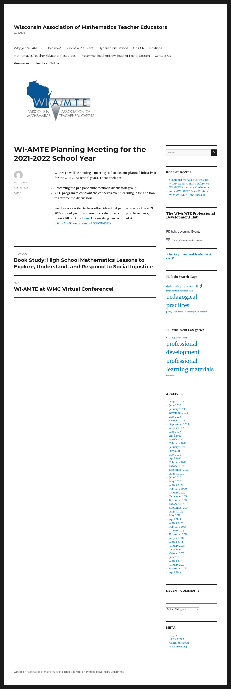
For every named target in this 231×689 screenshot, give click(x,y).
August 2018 (176, 538)
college (178, 286)
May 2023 (175, 416)
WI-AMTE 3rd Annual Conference (189, 187)
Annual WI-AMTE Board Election (188, 191)
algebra (170, 286)
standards (178, 312)
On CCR (138, 48)
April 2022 (175, 435)
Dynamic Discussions (113, 48)
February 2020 (178, 488)
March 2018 (176, 542)
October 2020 (177, 466)
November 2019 (178, 500)
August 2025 (176, 401)
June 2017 (174, 557)
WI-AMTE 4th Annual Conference (189, 183)
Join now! (54, 48)
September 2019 (178, 507)
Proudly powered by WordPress (105, 671)
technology (190, 312)
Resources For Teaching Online (36, 63)
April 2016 (175, 572)
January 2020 (177, 492)
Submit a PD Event (79, 48)
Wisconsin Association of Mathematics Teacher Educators (90, 27)
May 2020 (175, 481)
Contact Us (163, 55)
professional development (183, 348)
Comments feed (179, 642)
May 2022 (175, 431)
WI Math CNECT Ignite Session (187, 195)
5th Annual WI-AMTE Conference (189, 179)
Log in (173, 635)
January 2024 (177, 409)
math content (172, 291)
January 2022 (177, 447)
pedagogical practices (181, 301)
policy (169, 312)
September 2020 (179, 469)
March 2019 (176, 523)
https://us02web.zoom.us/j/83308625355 (83, 223)
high (199, 285)
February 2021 (177, 462)
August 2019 (176, 511)
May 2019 (174, 515)
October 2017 (176, 553)
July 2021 (174, 450)
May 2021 (175, 454)
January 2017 (176, 564)
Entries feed (176, 639)
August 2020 (176, 473)
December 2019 (178, 496)
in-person (176, 338)
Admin (17, 192)
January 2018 (177, 545)
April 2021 (175, 458)
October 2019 (176, 504)
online (186, 338)
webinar (170, 376)
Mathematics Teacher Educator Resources (44, 55)
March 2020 (176, 485)
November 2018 (178, 534)
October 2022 (177, 420)
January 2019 (176, 530)
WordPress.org (178, 646)
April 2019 (175, 519)
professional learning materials (190, 365)
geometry (188, 286)
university (202, 312)
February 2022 (178, 443)
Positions (155, 48)
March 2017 (175, 561)
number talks (186, 291)
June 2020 (175, 477)
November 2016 (178, 568)
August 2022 (176, 428)
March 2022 (176, 439)
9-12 (168, 338)
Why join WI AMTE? (28, 48)
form (85, 218)
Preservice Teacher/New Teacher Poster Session (115, 55)
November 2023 (178, 413)
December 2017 (178, 549)
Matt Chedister (22, 182)
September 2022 (179, 424)
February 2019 (177, 526)
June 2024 (175, 405)
